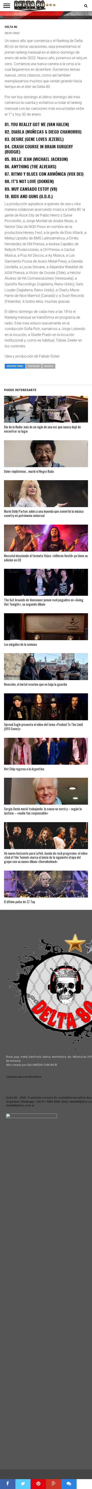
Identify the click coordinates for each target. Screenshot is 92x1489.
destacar (34, 366)
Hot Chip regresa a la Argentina (24, 769)
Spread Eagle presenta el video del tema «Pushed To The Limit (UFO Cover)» (43, 727)
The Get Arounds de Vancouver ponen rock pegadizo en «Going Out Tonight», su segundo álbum (43, 602)
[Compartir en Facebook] (7, 1484)
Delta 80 (11, 26)
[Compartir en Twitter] (23, 1484)
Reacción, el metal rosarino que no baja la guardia (35, 684)
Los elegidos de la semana (20, 644)
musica (48, 366)
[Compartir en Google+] (53, 1484)
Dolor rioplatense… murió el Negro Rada (29, 471)
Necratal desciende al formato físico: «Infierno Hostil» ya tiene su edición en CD (46, 558)
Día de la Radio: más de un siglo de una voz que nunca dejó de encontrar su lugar (42, 429)
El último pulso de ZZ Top (19, 902)
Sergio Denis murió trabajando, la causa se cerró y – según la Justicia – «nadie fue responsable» (43, 811)
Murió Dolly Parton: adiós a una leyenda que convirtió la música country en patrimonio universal (44, 513)
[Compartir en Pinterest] (38, 1484)
